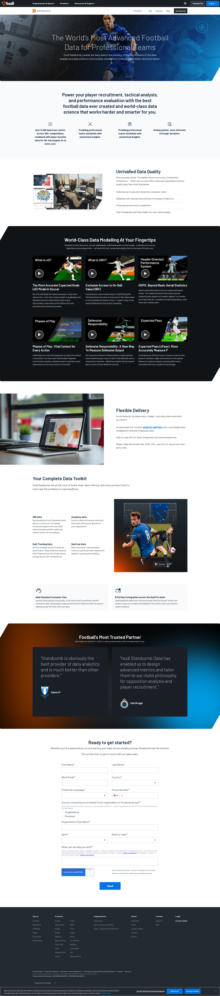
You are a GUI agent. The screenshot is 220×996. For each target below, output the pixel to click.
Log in (211, 3)
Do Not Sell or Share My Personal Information (99, 971)
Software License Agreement (71, 971)
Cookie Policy (106, 993)
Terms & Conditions (51, 971)
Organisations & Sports (43, 3)
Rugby (35, 933)
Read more (39, 310)
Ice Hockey (37, 937)
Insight (57, 929)
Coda (72, 921)
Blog (168, 11)
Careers (134, 933)
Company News (137, 929)
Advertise (135, 921)
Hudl (56, 948)
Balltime (73, 944)
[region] (110, 991)
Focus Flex (59, 944)
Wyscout (58, 937)
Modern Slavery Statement (42, 976)
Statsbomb (74, 940)
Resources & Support (84, 3)
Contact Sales (181, 921)
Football (36, 921)
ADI (71, 952)
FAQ (150, 11)
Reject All (174, 991)
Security (128, 971)
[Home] (8, 3)
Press (133, 925)
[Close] (216, 991)
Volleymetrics (60, 952)
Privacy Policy (38, 971)
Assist (57, 956)
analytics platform (152, 427)
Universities (98, 921)
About (134, 916)
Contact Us (198, 3)
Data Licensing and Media (103, 925)
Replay (57, 933)
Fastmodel (74, 948)
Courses (159, 11)
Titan (72, 929)
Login (177, 916)
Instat (72, 937)
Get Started (181, 11)
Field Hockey (37, 940)
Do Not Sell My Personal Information (151, 991)
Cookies (120, 971)
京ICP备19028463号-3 (77, 976)
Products (64, 3)
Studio (57, 921)
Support (159, 921)
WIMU (72, 925)
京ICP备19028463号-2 (61, 976)
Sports (36, 916)
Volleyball (36, 929)
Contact (159, 916)
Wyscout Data (60, 940)
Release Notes (75, 956)
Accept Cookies (192, 991)
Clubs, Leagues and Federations (106, 929)
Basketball (37, 925)
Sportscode (59, 925)
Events (134, 937)
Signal (72, 933)
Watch (143, 306)
